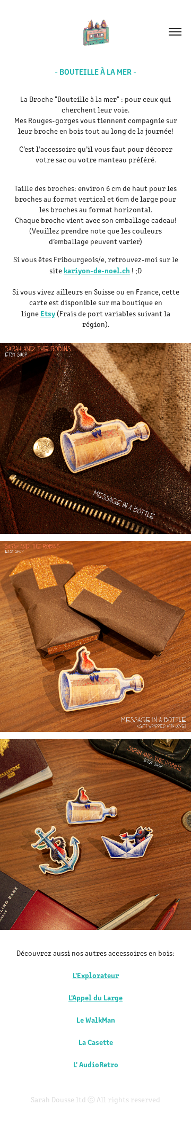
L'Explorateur (96, 975)
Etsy (47, 313)
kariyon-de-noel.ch (97, 270)
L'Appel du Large (95, 997)
